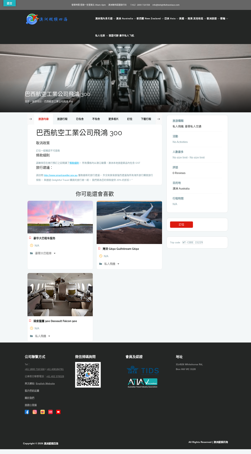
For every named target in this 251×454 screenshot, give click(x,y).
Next (158, 118)
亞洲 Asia (170, 18)
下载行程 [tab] (146, 118)
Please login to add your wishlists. (30, 238)
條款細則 (74, 163)
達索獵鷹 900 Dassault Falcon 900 (55, 321)
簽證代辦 (114, 35)
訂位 (181, 224)
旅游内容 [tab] (43, 118)
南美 (190, 18)
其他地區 (198, 18)
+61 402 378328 (55, 376)
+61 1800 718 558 (35, 369)
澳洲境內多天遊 (104, 18)
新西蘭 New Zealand (149, 18)
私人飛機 (110, 263)
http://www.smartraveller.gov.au (61, 175)
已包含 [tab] (80, 118)
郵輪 (222, 18)
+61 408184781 (55, 369)
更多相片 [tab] (113, 118)
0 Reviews (179, 173)
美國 (181, 18)
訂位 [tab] (129, 118)
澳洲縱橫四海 (51, 443)
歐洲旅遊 (212, 18)
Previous (30, 118)
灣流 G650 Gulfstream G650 (121, 248)
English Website (45, 383)
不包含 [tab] (96, 118)
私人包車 (100, 35)
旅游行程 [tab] (62, 118)
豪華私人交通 (193, 126)
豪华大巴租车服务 (44, 238)
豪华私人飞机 (126, 35)
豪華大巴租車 (43, 253)
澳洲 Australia (124, 18)
